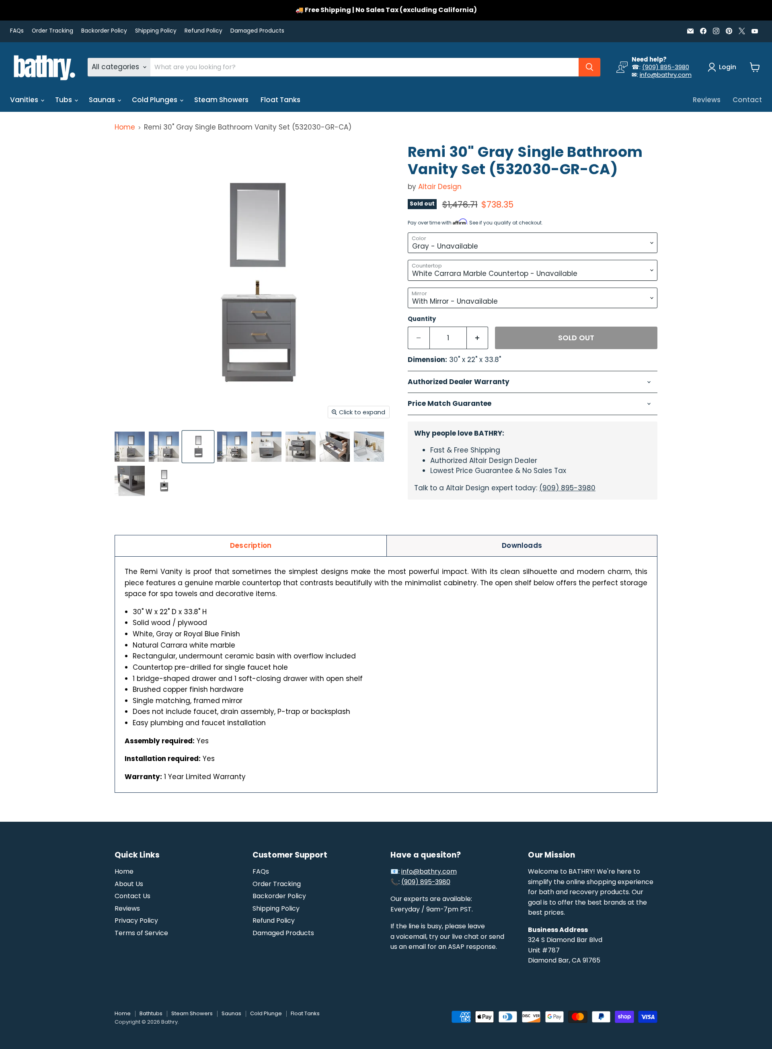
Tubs (64, 100)
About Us (129, 884)
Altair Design (440, 186)
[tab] (251, 545)
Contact (747, 100)
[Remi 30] (130, 447)
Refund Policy (203, 31)
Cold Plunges (155, 100)
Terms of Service (141, 933)
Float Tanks (280, 100)
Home (125, 127)
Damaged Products (257, 31)
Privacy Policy (136, 920)
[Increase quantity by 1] (478, 338)
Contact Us (132, 896)
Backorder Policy (104, 31)
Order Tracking (52, 31)
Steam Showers (221, 100)
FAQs (17, 31)
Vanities (25, 100)
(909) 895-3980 (665, 67)
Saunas (103, 100)
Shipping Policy (156, 31)
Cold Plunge (266, 1013)
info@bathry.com (666, 74)
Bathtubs (151, 1013)
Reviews (707, 100)
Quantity (422, 318)
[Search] (589, 67)
